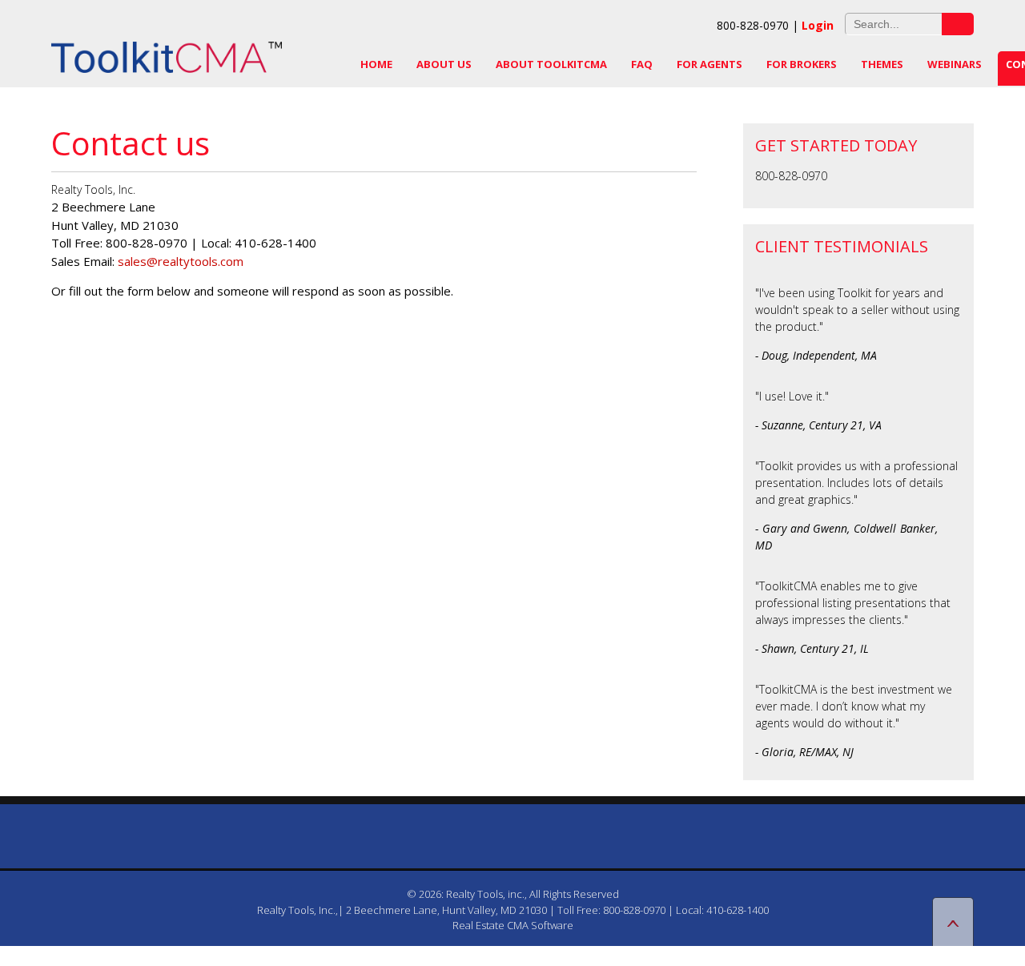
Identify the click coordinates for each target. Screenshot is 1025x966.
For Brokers (801, 64)
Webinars (954, 64)
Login (818, 25)
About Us (444, 64)
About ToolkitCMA (551, 64)
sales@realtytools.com (180, 261)
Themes (882, 64)
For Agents (709, 64)
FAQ (642, 64)
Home (376, 64)
